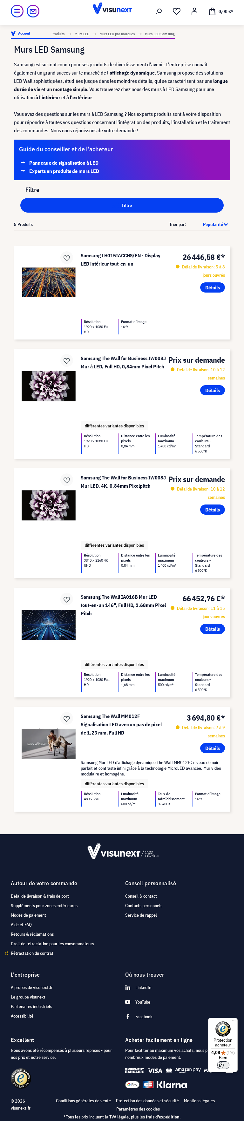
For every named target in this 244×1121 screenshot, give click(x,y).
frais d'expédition (163, 1117)
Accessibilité (22, 1016)
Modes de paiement (28, 915)
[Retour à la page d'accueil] (122, 11)
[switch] (223, 1065)
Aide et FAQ (21, 924)
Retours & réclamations (32, 934)
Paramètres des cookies (138, 1109)
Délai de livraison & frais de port (40, 896)
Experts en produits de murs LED (64, 171)
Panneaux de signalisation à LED (63, 163)
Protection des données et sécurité (147, 1101)
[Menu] (17, 11)
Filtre (126, 205)
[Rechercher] (159, 11)
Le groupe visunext (28, 997)
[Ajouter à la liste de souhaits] (66, 257)
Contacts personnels (143, 905)
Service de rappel (141, 915)
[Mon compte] (194, 11)
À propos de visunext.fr (32, 987)
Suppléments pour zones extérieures (44, 905)
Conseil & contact (141, 896)
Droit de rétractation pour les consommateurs (52, 943)
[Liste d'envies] (176, 11)
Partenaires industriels (31, 1006)
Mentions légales (199, 1101)
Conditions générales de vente (83, 1101)
